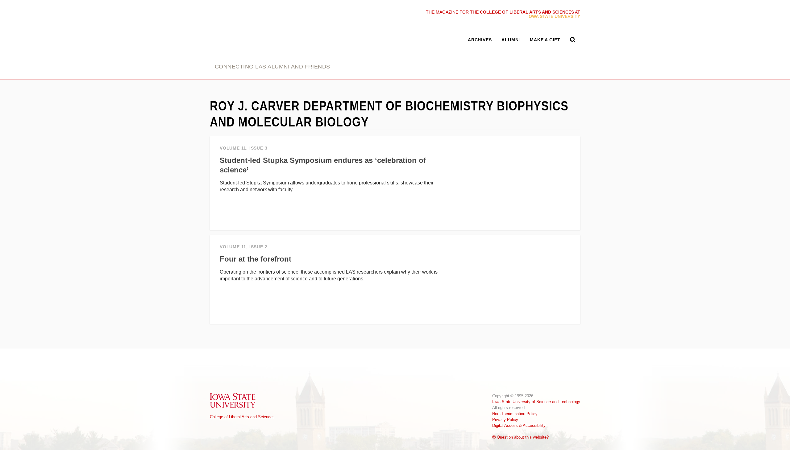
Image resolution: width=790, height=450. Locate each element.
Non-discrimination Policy (515, 413)
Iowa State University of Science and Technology (536, 401)
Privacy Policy (505, 419)
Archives (480, 39)
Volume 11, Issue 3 (243, 148)
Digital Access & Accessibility (519, 425)
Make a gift (545, 39)
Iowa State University (233, 400)
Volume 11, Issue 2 (243, 247)
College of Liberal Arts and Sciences (242, 417)
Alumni (510, 39)
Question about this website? (522, 437)
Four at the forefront (255, 259)
